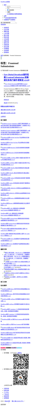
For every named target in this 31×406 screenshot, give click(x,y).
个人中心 (6, 392)
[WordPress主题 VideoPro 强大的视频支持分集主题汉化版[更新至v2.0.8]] (15, 169)
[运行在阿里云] (4, 402)
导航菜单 (3, 24)
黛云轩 (6, 103)
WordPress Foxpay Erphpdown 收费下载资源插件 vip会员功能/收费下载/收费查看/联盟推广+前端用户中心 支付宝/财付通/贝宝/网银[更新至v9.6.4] (15, 132)
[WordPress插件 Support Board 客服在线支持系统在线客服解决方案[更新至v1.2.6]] (15, 220)
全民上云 (14, 347)
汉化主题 (6, 39)
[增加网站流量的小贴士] (11, 269)
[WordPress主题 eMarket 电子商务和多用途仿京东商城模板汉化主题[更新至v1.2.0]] (15, 329)
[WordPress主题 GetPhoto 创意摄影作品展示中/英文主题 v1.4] (15, 301)
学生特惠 (19, 347)
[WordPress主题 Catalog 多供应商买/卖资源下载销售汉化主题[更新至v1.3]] (15, 180)
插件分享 (6, 43)
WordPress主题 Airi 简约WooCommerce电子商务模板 (15, 324)
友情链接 (6, 398)
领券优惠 (3, 347)
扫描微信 (6, 19)
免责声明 (6, 396)
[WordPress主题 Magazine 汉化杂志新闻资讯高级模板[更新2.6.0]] (15, 149)
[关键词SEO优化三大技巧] (11, 273)
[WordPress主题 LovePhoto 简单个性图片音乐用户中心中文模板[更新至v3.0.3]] (15, 159)
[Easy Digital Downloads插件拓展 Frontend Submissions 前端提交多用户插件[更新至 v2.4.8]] (17, 85)
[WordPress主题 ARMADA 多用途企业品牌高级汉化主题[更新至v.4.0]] (15, 190)
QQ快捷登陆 (10, 14)
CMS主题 (6, 33)
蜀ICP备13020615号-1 (18, 401)
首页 (2, 55)
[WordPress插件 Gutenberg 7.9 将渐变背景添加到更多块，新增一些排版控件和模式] (15, 311)
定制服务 (6, 52)
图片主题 (6, 35)
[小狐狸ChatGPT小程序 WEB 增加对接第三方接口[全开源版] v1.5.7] (17, 263)
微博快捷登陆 (18, 14)
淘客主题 (6, 41)
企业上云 (8, 347)
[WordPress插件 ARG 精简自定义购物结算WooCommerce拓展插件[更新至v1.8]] (15, 210)
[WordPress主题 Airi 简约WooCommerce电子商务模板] (15, 321)
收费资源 (6, 44)
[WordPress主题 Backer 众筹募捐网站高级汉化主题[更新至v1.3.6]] (15, 200)
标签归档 (6, 390)
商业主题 (7, 401)
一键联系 (19, 353)
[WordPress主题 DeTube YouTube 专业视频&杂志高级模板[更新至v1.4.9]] (15, 139)
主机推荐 (6, 50)
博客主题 (6, 31)
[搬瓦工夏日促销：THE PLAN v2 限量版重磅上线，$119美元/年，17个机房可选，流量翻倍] (17, 254)
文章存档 (6, 388)
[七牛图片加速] (13, 402)
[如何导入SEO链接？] (10, 277)
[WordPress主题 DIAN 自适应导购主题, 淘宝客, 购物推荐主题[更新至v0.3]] (15, 339)
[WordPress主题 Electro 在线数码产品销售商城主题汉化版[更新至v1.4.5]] (15, 240)
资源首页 (6, 27)
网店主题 (6, 37)
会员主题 (6, 46)
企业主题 (6, 29)
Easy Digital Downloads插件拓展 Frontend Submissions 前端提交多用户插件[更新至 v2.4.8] (16, 77)
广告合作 (6, 394)
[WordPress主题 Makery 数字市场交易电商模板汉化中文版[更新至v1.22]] (15, 291)
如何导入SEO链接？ (22, 277)
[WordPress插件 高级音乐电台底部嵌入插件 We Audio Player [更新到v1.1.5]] (15, 230)
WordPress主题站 (5, 1)
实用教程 (6, 48)
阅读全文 (6, 99)
